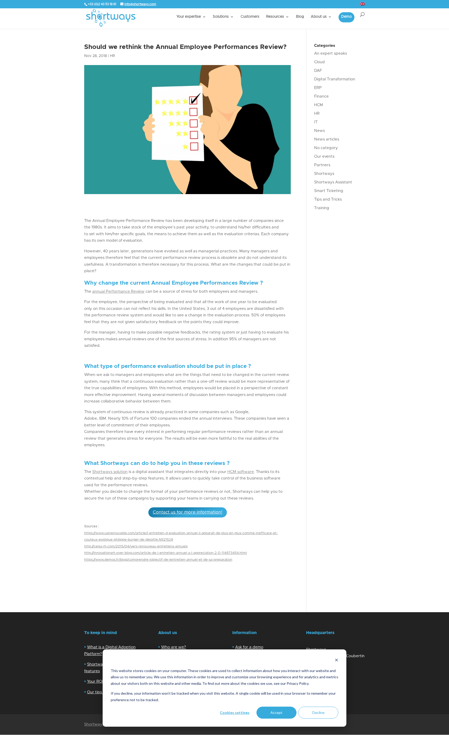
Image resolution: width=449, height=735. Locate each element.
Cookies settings (234, 712)
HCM (231, 472)
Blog (300, 16)
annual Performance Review (118, 291)
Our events (324, 156)
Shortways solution (110, 472)
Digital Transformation (334, 79)
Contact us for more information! (187, 512)
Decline (318, 712)
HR (112, 56)
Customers (250, 16)
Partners (322, 165)
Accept (276, 712)
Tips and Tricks (328, 199)
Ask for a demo (249, 647)
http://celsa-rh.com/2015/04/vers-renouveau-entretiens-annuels (136, 546)
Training (321, 208)
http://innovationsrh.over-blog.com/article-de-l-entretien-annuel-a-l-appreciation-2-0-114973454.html (165, 553)
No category (326, 148)
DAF (318, 71)
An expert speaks (330, 53)
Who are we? (173, 647)
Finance (321, 96)
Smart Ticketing (328, 191)
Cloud (319, 62)
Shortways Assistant (333, 182)
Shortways (324, 174)
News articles (326, 139)
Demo (346, 16)
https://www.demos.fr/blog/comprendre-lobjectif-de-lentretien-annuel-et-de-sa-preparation (158, 559)
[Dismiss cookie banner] (336, 660)
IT (316, 122)
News (319, 131)
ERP (318, 88)
